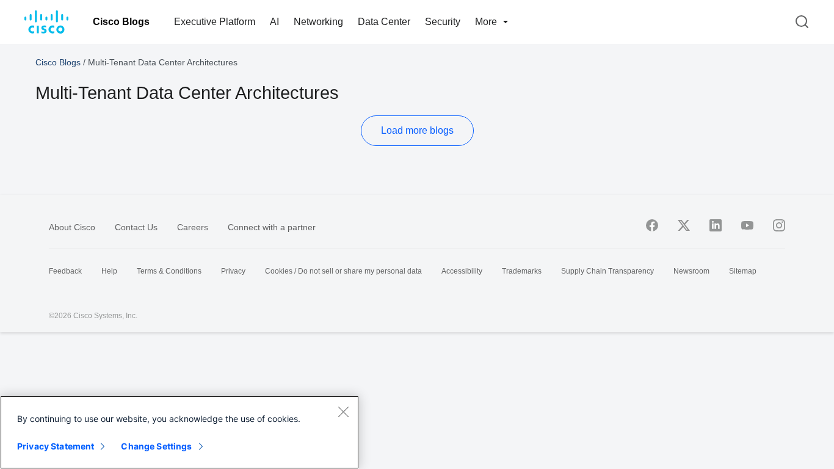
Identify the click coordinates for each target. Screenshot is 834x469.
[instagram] (779, 225)
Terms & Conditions (169, 271)
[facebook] (652, 225)
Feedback (65, 271)
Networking (318, 21)
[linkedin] (715, 225)
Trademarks (522, 271)
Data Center (384, 21)
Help (109, 271)
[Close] (343, 411)
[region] (179, 432)
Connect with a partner (272, 227)
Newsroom (691, 271)
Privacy (233, 271)
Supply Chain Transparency (607, 271)
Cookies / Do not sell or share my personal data (343, 271)
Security (442, 21)
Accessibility (461, 271)
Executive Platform (214, 21)
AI (274, 21)
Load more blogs (417, 130)
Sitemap (742, 271)
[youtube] (747, 225)
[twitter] (684, 225)
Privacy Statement (55, 446)
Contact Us (136, 227)
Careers (192, 227)
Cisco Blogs (121, 21)
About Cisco (72, 227)
